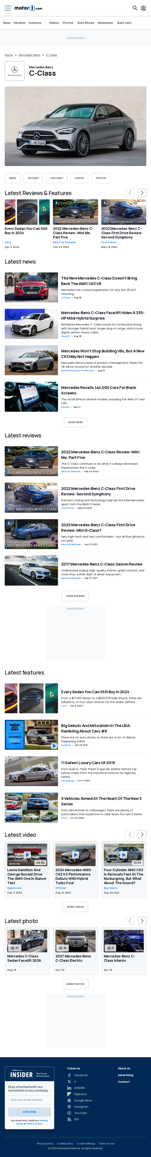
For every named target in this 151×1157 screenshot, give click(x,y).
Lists (8, 242)
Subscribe (29, 1112)
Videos (54, 23)
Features (35, 23)
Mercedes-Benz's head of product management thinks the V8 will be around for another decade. (102, 365)
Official (65, 297)
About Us (124, 1068)
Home (9, 55)
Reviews (19, 23)
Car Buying (67, 780)
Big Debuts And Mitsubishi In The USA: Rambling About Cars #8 (96, 728)
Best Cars (124, 23)
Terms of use (106, 1143)
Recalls (65, 407)
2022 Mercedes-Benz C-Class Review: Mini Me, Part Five (73, 232)
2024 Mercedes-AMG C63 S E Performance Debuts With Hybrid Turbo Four (73, 876)
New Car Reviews (64, 242)
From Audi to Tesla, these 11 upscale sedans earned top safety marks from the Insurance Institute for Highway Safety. (99, 773)
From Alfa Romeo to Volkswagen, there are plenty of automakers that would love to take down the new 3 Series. (102, 812)
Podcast (66, 745)
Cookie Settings (86, 1143)
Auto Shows (85, 23)
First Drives (109, 242)
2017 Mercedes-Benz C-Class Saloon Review (101, 564)
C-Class (51, 55)
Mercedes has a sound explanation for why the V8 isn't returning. (98, 292)
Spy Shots (111, 888)
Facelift (65, 336)
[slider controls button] (130, 193)
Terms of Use (34, 1123)
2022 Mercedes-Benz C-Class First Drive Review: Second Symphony (122, 232)
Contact (124, 1082)
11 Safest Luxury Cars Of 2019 (88, 762)
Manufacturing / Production (77, 370)
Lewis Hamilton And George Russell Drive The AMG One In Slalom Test (26, 876)
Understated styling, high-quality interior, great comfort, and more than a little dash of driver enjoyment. (102, 572)
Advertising (125, 1075)
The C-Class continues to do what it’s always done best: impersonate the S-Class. (99, 466)
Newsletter (105, 23)
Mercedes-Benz (29, 55)
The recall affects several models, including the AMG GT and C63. (103, 401)
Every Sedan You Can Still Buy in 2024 (26, 230)
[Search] (135, 8)
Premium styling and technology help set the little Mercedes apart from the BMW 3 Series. (102, 502)
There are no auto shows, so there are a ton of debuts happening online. (98, 739)
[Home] (28, 8)
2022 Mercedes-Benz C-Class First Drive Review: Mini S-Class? (98, 527)
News (7, 23)
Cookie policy (65, 1143)
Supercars (14, 888)
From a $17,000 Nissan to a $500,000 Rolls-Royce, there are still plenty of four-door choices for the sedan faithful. (101, 700)
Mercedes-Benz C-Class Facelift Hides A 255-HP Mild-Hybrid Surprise (102, 315)
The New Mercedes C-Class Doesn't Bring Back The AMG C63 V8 (99, 280)
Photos (68, 23)
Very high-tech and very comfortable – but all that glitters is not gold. (103, 539)
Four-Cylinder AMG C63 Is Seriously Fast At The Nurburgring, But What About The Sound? (123, 876)
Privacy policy (45, 1143)
